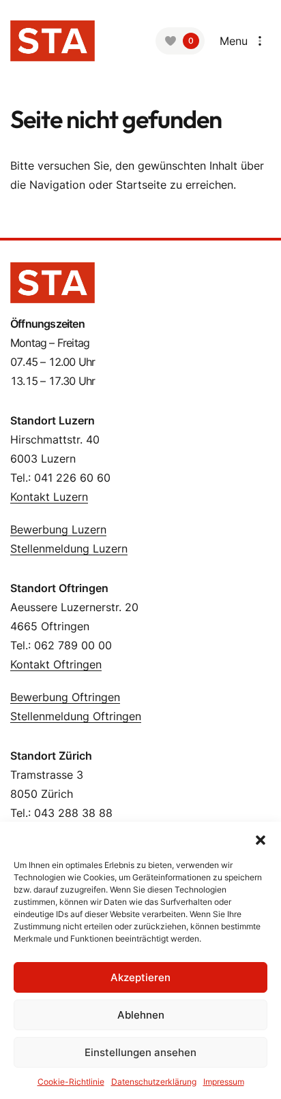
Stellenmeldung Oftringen (75, 716)
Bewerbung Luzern (58, 529)
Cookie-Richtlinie (71, 1082)
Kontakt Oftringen (56, 664)
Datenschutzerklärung (153, 1082)
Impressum (223, 1082)
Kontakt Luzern (49, 497)
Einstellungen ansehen (140, 1052)
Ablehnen (140, 1014)
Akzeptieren (140, 977)
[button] (260, 839)
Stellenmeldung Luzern (69, 548)
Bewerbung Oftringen (65, 697)
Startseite (141, 184)
